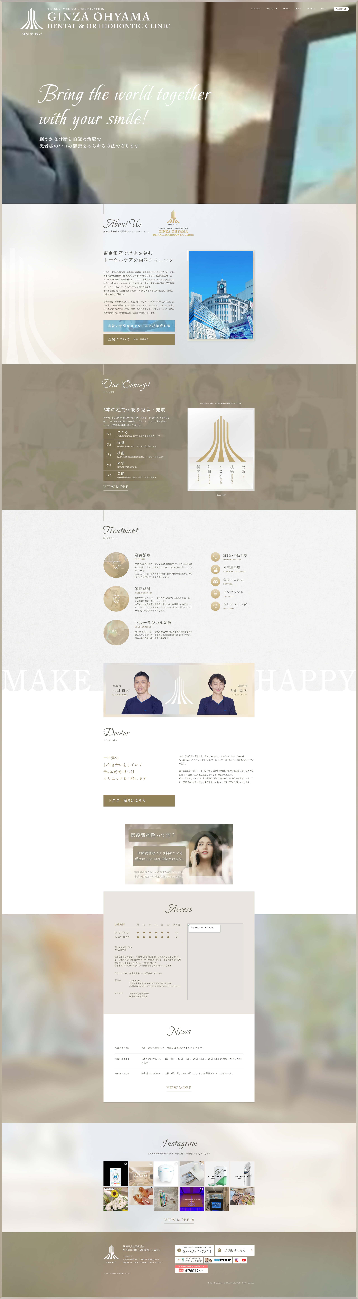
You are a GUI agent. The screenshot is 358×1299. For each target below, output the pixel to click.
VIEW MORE (115, 486)
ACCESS (311, 9)
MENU (286, 9)
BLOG (324, 9)
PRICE (298, 9)
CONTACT (341, 9)
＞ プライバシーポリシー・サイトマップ (116, 1273)
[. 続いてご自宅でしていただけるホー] (217, 1173)
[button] (139, 800)
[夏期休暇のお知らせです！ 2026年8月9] (115, 1199)
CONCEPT (256, 9)
